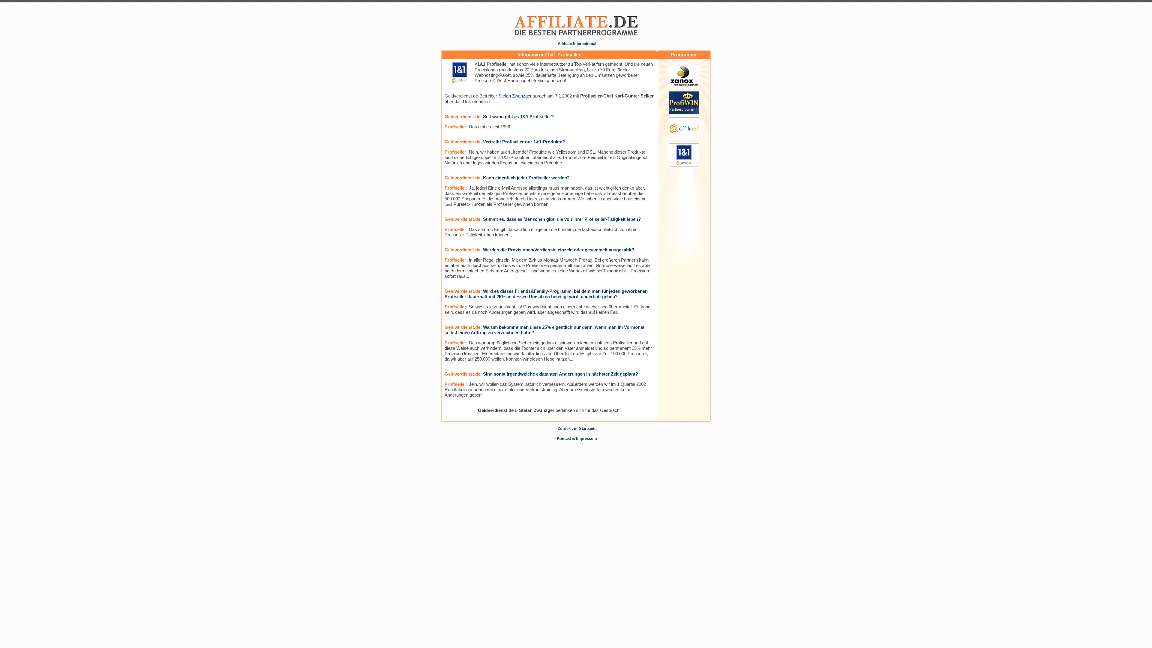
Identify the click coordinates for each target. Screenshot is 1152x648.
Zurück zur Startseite (577, 428)
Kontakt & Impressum (577, 438)
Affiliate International (577, 43)
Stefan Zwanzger (515, 95)
